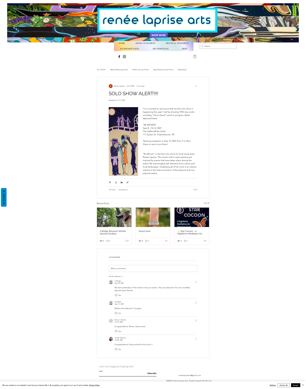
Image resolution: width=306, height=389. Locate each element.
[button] (194, 56)
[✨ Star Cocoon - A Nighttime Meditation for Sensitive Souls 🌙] (192, 217)
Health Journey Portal (140, 70)
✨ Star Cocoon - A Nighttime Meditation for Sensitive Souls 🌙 (189, 232)
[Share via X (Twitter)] (116, 182)
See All (206, 203)
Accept (295, 385)
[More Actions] (195, 282)
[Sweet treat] (153, 217)
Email (100, 371)
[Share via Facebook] (110, 182)
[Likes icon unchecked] (116, 295)
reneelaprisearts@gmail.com (189, 375)
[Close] (303, 385)
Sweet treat (144, 231)
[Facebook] (119, 57)
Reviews (3, 197)
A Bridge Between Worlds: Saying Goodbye (113, 232)
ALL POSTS (101, 70)
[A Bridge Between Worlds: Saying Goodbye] (114, 217)
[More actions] (195, 86)
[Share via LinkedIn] (121, 182)
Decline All (284, 385)
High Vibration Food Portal (163, 70)
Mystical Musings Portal (119, 70)
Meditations (182, 70)
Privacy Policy (94, 385)
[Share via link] (127, 182)
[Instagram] (124, 57)
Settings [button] (273, 385)
